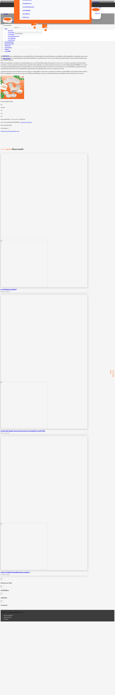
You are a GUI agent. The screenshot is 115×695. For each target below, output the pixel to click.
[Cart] (93, 4)
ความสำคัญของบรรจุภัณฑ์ (9, 289)
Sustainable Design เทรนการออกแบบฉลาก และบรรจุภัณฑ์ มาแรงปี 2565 (23, 431)
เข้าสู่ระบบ (9, 21)
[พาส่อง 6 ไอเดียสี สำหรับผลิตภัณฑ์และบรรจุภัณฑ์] (24, 569)
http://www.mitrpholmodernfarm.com (10, 131)
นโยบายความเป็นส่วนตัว (8, 615)
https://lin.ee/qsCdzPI (26, 122)
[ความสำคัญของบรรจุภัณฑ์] (24, 286)
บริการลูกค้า (6, 619)
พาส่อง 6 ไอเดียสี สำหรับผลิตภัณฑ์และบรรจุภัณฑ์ (15, 572)
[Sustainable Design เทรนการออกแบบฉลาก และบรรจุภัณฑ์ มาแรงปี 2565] (24, 428)
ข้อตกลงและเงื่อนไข (7, 617)
